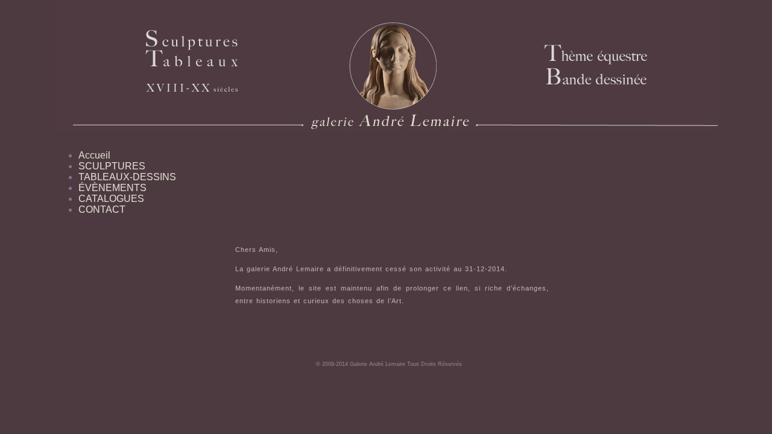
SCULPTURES (111, 166)
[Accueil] (278, 65)
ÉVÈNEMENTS (112, 188)
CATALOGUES (111, 198)
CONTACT (101, 209)
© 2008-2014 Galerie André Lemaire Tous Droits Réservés (389, 364)
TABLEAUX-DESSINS (127, 177)
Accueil (94, 155)
